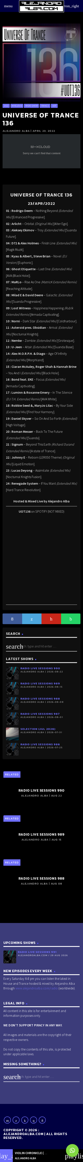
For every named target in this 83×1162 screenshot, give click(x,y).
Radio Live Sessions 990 (40, 668)
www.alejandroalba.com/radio (37, 988)
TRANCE (45, 105)
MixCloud (17, 105)
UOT (54, 105)
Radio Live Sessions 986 (40, 744)
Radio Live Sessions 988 (40, 699)
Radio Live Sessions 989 (40, 683)
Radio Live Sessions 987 (40, 714)
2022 (6, 105)
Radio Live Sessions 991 (37, 952)
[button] (72, 1150)
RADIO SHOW (31, 105)
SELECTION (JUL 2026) (37, 729)
